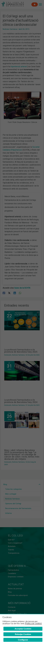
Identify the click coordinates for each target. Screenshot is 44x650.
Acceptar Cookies (23, 629)
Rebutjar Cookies (23, 634)
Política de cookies (33, 624)
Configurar (23, 640)
